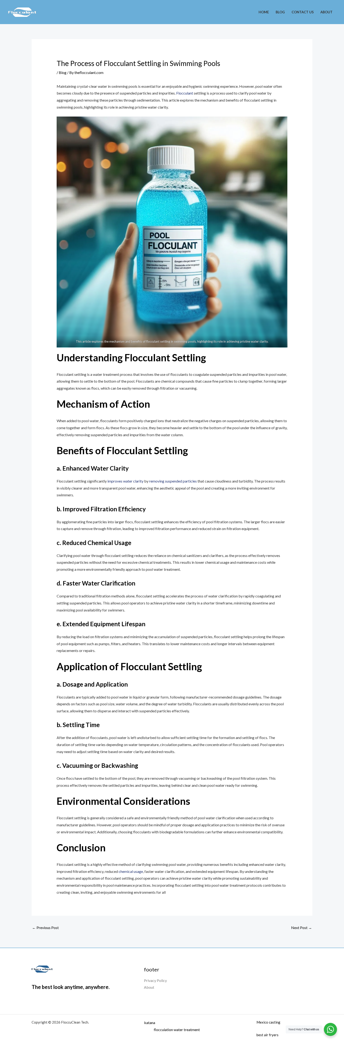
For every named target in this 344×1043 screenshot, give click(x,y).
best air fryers (267, 1035)
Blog (280, 12)
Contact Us (303, 12)
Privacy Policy (155, 980)
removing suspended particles (173, 481)
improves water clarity (125, 481)
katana (149, 1022)
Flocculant (185, 93)
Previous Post (45, 927)
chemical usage (131, 871)
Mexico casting (268, 1022)
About (326, 12)
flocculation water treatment (177, 1029)
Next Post (301, 927)
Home (264, 12)
